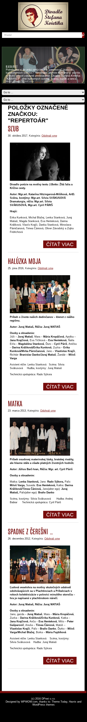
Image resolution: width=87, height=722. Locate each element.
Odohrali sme (49, 135)
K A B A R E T (11, 66)
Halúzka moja (24, 261)
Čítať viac (60, 244)
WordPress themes (43, 704)
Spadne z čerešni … (30, 531)
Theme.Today (59, 701)
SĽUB (13, 128)
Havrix (72, 701)
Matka (15, 403)
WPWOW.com (29, 701)
